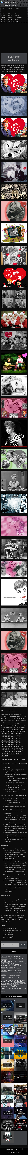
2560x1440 (19, 752)
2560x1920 (19, 754)
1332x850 (11, 742)
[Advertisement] (14, 38)
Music (17, 19)
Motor (10, 13)
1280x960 (17, 741)
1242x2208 (4, 739)
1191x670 (4, 737)
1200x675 (10, 737)
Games (10, 12)
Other (17, 21)
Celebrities (4, 12)
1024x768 (4, 733)
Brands (3, 10)
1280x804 (10, 741)
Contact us (19, 1149)
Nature (3, 15)
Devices (4, 21)
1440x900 (4, 744)
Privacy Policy (9, 1149)
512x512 (3, 729)
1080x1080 (18, 733)
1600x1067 (11, 746)
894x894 (9, 731)
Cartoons (18, 10)
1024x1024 (10, 733)
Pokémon (11, 15)
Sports (10, 17)
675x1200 (10, 729)
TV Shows (4, 19)
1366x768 (18, 742)
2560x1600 (4, 754)
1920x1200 (19, 748)
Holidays (4, 13)
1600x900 (18, 744)
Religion (17, 15)
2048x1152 (19, 750)
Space (3, 17)
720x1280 (16, 729)
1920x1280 (4, 750)
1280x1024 (4, 742)
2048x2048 (11, 752)
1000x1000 (21, 731)
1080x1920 (4, 735)
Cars (10, 10)
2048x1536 (4, 752)
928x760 (15, 731)
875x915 (3, 731)
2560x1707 (11, 754)
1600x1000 (4, 746)
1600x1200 (19, 746)
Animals (10, 8)
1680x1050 (4, 748)
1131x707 (11, 735)
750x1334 (23, 729)
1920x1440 (11, 750)
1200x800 (17, 737)
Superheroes (19, 17)
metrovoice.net (12, 1152)
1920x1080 (11, 748)
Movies (17, 13)
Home (2, 8)
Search (3, 942)
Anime (17, 8)
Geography (18, 12)
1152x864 (18, 735)
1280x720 (18, 739)
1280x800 (4, 741)
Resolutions (11, 21)
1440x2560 (10, 744)
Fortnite (10, 19)
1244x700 (11, 739)
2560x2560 (4, 755)
